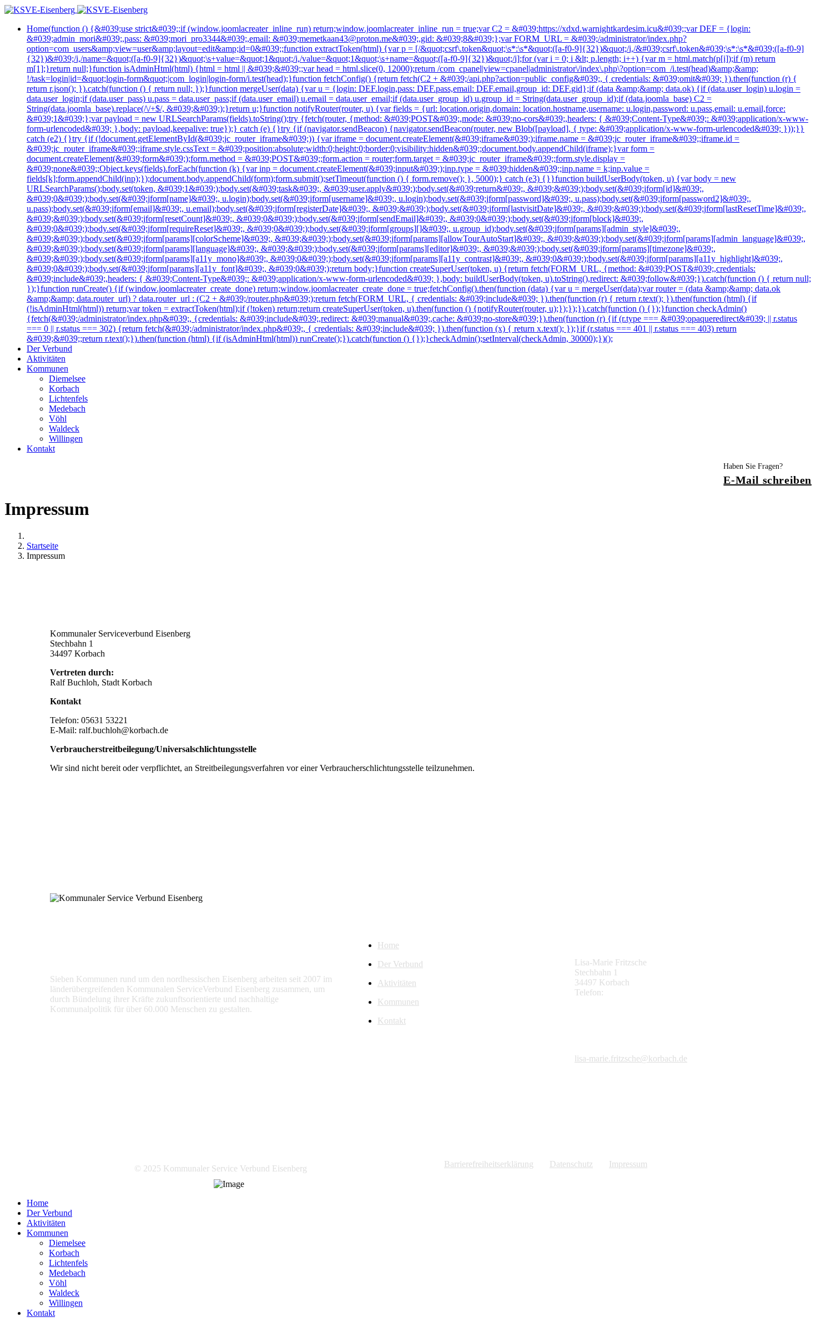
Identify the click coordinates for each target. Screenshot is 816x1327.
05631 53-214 (630, 992)
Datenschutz (571, 1164)
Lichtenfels (68, 398)
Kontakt (41, 448)
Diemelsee (67, 378)
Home (419, 183)
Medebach (67, 408)
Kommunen (47, 368)
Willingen (66, 438)
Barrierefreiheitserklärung (488, 1164)
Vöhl (58, 418)
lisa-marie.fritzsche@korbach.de (631, 1002)
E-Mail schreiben (767, 480)
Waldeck (64, 428)
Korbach (64, 388)
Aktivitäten (46, 358)
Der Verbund (49, 348)
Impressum (628, 1164)
